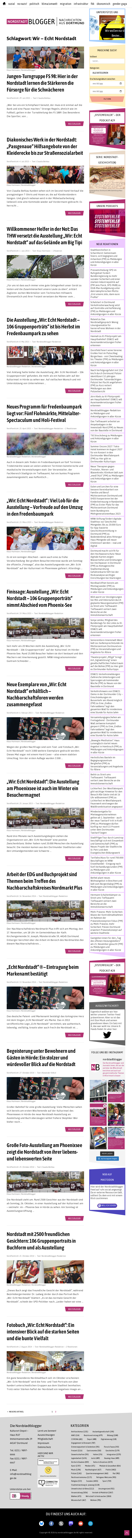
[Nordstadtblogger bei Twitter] (61, 1523)
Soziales (92, 1481)
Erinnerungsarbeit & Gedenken (85, 1447)
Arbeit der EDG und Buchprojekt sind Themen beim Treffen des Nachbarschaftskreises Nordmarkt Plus (44, 881)
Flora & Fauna (111, 1447)
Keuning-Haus (111, 1458)
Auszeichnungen (46, 1434)
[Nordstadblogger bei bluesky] (41, 1523)
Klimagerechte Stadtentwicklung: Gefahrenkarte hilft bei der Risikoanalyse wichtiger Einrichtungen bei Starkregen (105, 571)
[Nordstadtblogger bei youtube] (80, 1523)
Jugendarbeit (79, 1458)
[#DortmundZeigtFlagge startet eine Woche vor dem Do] (98, 1115)
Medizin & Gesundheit (110, 1466)
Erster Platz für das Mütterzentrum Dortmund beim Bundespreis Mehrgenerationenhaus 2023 (105, 509)
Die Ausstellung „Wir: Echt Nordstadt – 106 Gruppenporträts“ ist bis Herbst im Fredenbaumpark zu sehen (43, 326)
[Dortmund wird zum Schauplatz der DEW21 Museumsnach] (116, 1115)
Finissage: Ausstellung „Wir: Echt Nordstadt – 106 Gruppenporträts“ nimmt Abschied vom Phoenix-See (39, 598)
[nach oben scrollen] (126, 1532)
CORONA (77, 1439)
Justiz (95, 1458)
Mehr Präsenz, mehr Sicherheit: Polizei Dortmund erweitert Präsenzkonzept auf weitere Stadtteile (106, 928)
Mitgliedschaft (45, 1438)
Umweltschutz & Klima (82, 1489)
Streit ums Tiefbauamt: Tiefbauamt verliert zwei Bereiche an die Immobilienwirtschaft (103, 610)
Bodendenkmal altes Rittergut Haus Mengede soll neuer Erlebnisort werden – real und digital (106, 541)
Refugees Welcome (106, 1477)
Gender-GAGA (120, 3)
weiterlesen (74, 124)
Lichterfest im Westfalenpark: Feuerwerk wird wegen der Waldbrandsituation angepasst (106, 803)
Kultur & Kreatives (103, 1462)
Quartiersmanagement (97, 1473)
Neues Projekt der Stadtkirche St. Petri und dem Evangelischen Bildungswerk (106, 849)
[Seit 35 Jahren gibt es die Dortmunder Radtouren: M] (116, 1138)
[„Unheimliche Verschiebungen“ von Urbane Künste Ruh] (98, 1138)
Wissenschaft (78, 1500)
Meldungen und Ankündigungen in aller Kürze (106, 262)
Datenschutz (44, 1447)
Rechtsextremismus (81, 1477)
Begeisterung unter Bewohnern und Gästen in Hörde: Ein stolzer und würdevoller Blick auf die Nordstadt (41, 1057)
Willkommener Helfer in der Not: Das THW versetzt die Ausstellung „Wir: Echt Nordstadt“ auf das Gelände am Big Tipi (44, 235)
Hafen (97, 1454)
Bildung (112, 1435)
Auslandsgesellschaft (103, 1431)
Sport (106, 1481)
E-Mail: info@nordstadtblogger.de (20, 1474)
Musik (76, 1470)
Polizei (76, 1473)
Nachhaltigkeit (93, 1470)
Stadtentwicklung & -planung (85, 1485)
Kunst (76, 1466)
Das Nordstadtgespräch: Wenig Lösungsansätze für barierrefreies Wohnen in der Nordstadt (105, 325)
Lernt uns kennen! (47, 1430)
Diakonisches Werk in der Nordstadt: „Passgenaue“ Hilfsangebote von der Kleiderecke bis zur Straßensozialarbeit (45, 146)
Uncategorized (106, 1489)
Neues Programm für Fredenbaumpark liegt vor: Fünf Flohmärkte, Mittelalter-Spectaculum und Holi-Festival (44, 413)
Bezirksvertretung (93, 1435)
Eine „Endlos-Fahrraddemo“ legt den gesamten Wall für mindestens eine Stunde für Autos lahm (106, 708)
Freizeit (76, 1450)
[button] (107, 27)
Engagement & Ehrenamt (83, 1443)
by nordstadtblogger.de (65, 1532)
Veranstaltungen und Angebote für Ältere (105, 650)
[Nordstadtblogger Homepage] (4, 4)
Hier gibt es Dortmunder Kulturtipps (103, 460)
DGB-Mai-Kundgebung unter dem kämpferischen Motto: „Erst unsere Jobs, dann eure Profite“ (105, 293)
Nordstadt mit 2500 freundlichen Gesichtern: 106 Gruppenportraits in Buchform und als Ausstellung (41, 1241)
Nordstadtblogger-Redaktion (49, 341)
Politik (111, 1470)
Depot (91, 1439)
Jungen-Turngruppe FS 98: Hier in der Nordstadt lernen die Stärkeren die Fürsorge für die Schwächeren (42, 83)
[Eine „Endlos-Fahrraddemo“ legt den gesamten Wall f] (116, 1091)
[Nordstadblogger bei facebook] (51, 1523)
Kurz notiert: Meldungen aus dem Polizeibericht (101, 388)
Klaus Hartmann (44, 251)
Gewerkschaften (80, 1454)
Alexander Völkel (49, 1073)
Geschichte (112, 1450)
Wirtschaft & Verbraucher (98, 1496)
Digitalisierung (109, 1439)
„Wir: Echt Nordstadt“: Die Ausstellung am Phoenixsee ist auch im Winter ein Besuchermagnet (43, 788)
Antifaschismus (79, 1431)
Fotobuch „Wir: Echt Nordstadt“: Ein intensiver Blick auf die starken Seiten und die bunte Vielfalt (43, 1331)
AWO (75, 1435)
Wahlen (76, 1496)
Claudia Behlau (43, 98)
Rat (116, 1473)
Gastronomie (94, 1450)
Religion (76, 1481)
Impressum (43, 1443)
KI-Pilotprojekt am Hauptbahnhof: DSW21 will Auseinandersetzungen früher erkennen (105, 341)
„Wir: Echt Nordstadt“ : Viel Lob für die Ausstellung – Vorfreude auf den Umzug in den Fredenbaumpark (45, 507)
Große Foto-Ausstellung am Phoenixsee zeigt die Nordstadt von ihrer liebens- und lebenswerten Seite (44, 1152)
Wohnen (95, 1500)
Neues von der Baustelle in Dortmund (106, 429)
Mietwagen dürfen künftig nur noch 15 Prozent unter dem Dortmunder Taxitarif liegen (104, 828)
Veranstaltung (79, 1492)
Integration (114, 1454)
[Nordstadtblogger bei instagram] (90, 1523)
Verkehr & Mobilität (102, 1492)
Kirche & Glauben (80, 1462)
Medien (90, 1466)
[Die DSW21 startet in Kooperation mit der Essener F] (98, 1091)
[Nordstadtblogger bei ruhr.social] (70, 1523)
